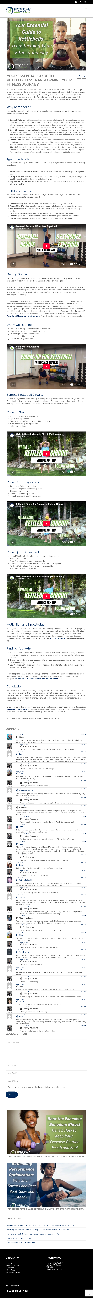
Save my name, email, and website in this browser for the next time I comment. (37, 1087)
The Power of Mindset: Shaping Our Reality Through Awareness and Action (34, 1234)
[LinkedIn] (17, 1291)
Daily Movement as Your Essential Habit (21, 1242)
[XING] (20, 1291)
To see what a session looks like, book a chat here (38, 679)
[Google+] (13, 1291)
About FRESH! (13, 1265)
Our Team (11, 1270)
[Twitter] (10, 1291)
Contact (10, 1268)
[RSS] (27, 1291)
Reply (83, 734)
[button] (86, 9)
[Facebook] (7, 1291)
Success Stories (13, 1272)
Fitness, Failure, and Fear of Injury (19, 1238)
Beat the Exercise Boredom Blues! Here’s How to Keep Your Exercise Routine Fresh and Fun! (40, 1225)
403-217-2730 (57, 1269)
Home (9, 1263)
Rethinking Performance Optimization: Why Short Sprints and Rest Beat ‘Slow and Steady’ (39, 1230)
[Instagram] (23, 1291)
